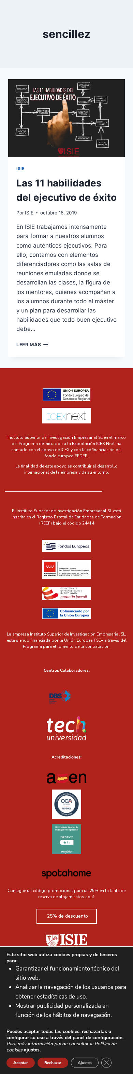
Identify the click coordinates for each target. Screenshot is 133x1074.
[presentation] (66, 118)
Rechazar (52, 1062)
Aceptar (20, 1062)
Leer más (32, 344)
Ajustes (85, 1062)
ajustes (32, 1050)
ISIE (20, 168)
